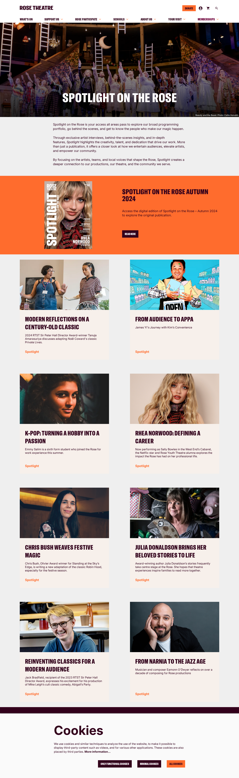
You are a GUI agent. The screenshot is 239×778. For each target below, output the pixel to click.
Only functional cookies (115, 764)
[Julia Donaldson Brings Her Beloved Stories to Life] (174, 513)
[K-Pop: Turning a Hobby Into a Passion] (64, 399)
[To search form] (216, 8)
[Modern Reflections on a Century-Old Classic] (64, 285)
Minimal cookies (149, 764)
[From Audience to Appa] (174, 285)
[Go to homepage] (38, 7)
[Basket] (208, 8)
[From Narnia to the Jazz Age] (174, 627)
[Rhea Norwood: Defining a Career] (174, 399)
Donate (189, 8)
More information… (98, 751)
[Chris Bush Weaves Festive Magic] (64, 513)
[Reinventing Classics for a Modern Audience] (64, 627)
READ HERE (130, 234)
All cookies (175, 764)
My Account (200, 8)
